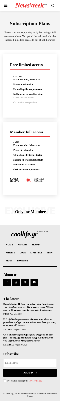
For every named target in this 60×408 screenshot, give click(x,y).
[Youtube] (34, 282)
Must (6, 314)
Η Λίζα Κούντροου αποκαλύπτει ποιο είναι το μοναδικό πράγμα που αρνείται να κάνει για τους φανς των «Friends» (29, 322)
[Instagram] (16, 282)
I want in (28, 372)
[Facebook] (7, 282)
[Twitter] (25, 282)
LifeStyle (8, 345)
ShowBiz (7, 329)
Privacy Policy (35, 380)
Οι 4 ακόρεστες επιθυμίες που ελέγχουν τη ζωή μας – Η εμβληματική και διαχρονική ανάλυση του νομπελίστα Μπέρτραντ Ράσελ (28, 337)
